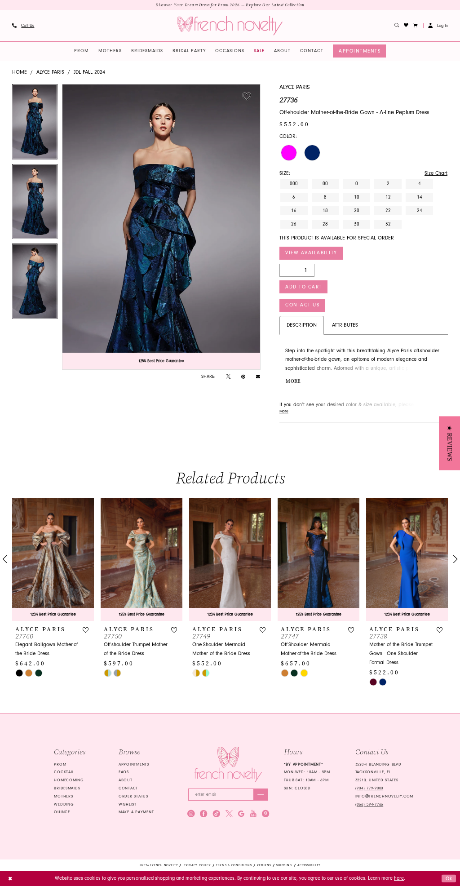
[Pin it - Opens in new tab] (243, 377)
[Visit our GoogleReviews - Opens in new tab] (241, 814)
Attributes (345, 325)
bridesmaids (67, 788)
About (126, 780)
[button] (415, 25)
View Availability (311, 253)
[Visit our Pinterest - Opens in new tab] (265, 814)
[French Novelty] (228, 765)
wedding (64, 804)
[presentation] (53, 559)
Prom (60, 764)
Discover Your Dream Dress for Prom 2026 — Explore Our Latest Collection (230, 5)
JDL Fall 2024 (89, 72)
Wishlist (128, 804)
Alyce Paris (50, 72)
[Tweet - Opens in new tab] (228, 377)
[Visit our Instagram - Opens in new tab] (191, 814)
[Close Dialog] (10, 878)
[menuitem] (22, 25)
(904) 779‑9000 (369, 788)
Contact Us (302, 305)
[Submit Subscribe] (260, 794)
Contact (128, 788)
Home (19, 72)
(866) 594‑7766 (369, 804)
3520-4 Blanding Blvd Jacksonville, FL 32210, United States (378, 772)
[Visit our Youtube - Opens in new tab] (253, 814)
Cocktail (64, 772)
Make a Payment (136, 812)
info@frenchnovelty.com (384, 796)
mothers (63, 796)
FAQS (124, 772)
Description (302, 325)
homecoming (69, 780)
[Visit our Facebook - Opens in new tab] (203, 814)
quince (62, 812)
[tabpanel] (35, 124)
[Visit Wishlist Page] (406, 25)
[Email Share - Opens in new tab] (258, 376)
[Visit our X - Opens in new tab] (229, 814)
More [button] (293, 381)
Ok (449, 878)
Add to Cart (303, 287)
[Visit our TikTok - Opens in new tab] (216, 814)
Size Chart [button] (436, 173)
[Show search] (397, 25)
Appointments (134, 764)
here (399, 878)
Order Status (133, 796)
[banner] (230, 25)
